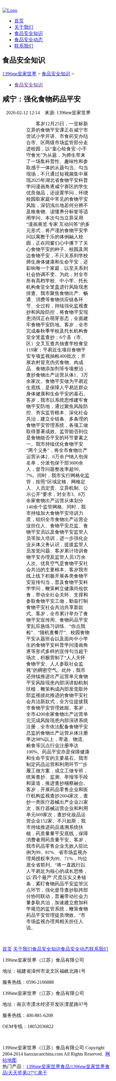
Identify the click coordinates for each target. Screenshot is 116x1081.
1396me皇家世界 (19, 73)
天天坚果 (17, 1072)
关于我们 (23, 27)
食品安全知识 (28, 33)
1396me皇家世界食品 (48, 1066)
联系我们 (23, 45)
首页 (19, 20)
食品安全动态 (28, 39)
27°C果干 (37, 1072)
